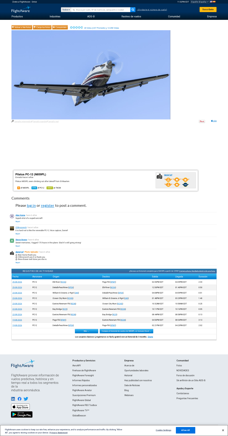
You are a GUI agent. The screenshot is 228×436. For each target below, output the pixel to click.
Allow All (185, 430)
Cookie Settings (163, 430)
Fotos (179, 365)
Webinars (129, 395)
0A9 (76, 293)
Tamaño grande (39, 122)
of (38, 188)
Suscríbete (208, 9)
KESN (73, 304)
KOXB (70, 298)
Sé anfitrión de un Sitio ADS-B (191, 380)
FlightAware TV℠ (80, 410)
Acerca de (129, 365)
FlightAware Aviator (82, 390)
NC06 (63, 282)
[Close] (223, 430)
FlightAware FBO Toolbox (84, 405)
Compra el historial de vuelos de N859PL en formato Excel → (126, 331)
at (54, 188)
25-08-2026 (17, 282)
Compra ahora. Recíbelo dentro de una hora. (197, 271)
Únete (150, 337)
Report (18, 222)
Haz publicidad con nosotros (138, 380)
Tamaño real (53, 122)
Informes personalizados (84, 385)
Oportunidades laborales (136, 370)
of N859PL (23, 188)
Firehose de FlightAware (84, 370)
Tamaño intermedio (22, 122)
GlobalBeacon (79, 415)
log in (31, 205)
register (47, 205)
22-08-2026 (17, 309)
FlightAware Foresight (83, 375)
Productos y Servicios (83, 360)
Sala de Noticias (132, 385)
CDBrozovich (21, 227)
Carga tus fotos (43, 27)
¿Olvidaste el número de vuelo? (152, 10)
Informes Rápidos (81, 380)
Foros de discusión (185, 375)
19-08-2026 (17, 320)
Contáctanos (183, 393)
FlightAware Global (81, 400)
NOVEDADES (183, 370)
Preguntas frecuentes (187, 398)
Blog (126, 390)
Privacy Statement (58, 433)
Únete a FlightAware (21, 2)
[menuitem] (17, 16)
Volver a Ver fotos (23, 27)
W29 (65, 309)
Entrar (34, 2)
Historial (128, 375)
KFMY (113, 282)
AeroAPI (76, 365)
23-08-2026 (17, 293)
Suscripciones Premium (84, 395)
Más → (86, 331)
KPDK (71, 287)
